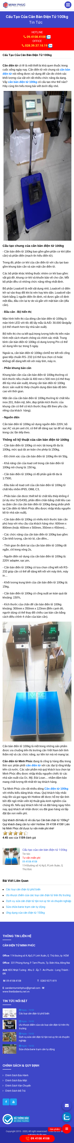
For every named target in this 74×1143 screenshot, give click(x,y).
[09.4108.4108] (66, 1117)
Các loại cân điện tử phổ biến (23, 889)
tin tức (36, 22)
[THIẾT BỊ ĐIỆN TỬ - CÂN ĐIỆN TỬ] (14, 5)
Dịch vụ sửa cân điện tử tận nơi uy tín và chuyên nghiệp (38, 901)
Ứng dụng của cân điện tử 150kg (25, 912)
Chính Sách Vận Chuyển (18, 1085)
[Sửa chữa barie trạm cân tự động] (9, 1048)
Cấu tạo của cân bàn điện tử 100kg (27, 55)
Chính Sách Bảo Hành (16, 1075)
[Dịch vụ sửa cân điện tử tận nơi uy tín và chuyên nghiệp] (9, 1036)
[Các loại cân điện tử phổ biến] (9, 1013)
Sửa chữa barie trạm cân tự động (25, 907)
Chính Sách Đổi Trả (15, 1090)
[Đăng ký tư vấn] (66, 1105)
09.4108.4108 (36, 37)
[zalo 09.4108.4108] (48, 37)
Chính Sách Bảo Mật (16, 1080)
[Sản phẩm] (66, 1129)
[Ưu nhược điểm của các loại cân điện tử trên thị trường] (9, 1024)
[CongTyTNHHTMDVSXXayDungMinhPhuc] (6, 1101)
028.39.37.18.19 (36, 45)
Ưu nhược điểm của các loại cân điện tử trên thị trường (38, 895)
